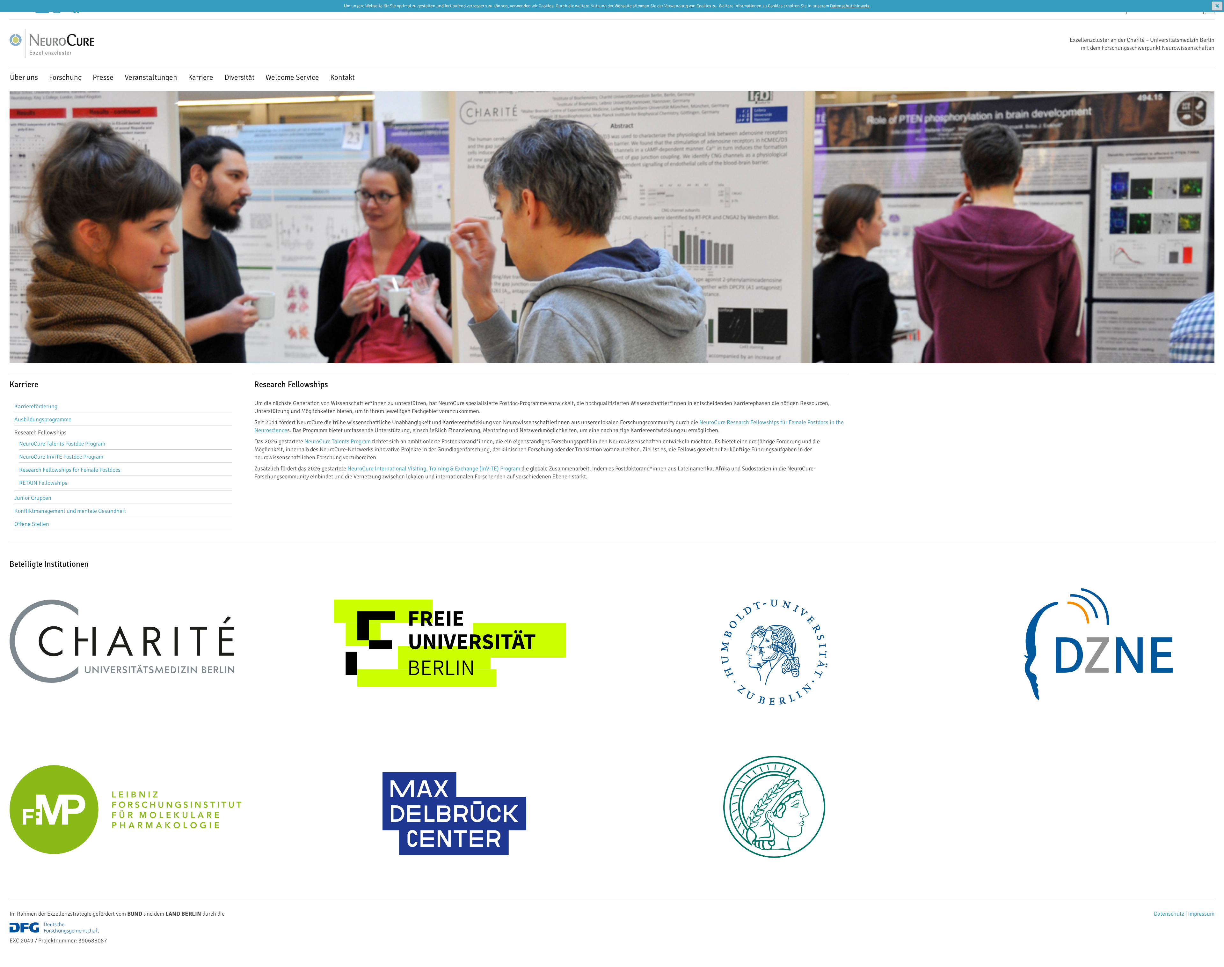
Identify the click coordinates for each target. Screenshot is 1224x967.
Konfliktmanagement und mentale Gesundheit (70, 510)
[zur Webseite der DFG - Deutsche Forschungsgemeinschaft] (54, 928)
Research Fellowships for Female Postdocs (69, 469)
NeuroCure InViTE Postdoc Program (61, 456)
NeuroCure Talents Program (337, 441)
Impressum (1201, 913)
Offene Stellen (31, 524)
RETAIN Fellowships (43, 482)
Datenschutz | (1171, 913)
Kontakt (342, 77)
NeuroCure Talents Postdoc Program (62, 443)
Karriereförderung (35, 406)
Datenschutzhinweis (849, 6)
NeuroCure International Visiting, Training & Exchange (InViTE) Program (433, 468)
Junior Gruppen (32, 497)
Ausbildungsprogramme (42, 419)
